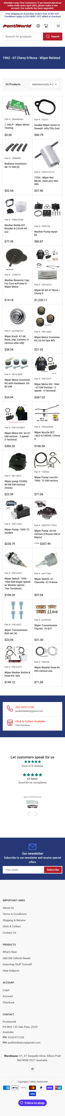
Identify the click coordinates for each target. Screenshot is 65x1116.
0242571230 (15, 1037)
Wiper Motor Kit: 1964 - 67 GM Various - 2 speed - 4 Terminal (46, 387)
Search (55, 36)
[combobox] (32, 36)
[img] (32, 762)
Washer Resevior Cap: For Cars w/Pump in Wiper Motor (17, 283)
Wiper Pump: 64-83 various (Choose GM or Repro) (47, 534)
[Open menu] (58, 26)
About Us (8, 908)
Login (6, 990)
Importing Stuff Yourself (17, 964)
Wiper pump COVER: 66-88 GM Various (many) (16, 484)
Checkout (8, 1002)
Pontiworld (41, 1081)
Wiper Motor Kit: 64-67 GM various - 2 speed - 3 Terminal (17, 436)
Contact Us (9, 932)
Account (8, 996)
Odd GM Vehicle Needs (17, 958)
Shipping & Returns (14, 920)
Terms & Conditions (15, 914)
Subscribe (53, 869)
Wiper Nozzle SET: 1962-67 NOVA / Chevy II (47, 435)
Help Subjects (11, 970)
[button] (29, 813)
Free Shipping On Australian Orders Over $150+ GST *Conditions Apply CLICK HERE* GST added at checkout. (32, 15)
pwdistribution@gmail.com (29, 711)
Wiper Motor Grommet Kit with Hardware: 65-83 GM (17, 383)
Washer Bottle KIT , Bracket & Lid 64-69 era (16, 228)
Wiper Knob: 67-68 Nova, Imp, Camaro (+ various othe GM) (17, 339)
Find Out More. (23, 725)
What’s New (10, 952)
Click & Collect (12, 926)
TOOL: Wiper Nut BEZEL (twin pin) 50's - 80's (46, 180)
